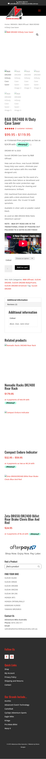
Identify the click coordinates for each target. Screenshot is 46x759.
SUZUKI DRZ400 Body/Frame (24, 282)
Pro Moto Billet (11, 724)
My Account (10, 673)
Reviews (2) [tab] (12, 304)
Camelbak (9, 709)
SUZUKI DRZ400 (11, 586)
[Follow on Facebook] (7, 657)
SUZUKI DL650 (11, 578)
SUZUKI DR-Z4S (11, 593)
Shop (7, 669)
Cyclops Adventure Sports (16, 713)
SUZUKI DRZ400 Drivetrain (16, 285)
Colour (9, 260)
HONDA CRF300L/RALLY (15, 601)
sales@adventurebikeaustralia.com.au (21, 629)
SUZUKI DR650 (11, 582)
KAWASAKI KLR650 (12, 605)
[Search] (38, 566)
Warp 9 (8, 728)
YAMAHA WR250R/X (13, 609)
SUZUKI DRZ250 (11, 589)
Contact (8, 685)
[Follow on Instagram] (12, 657)
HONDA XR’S (10, 597)
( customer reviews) (23, 128)
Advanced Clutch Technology (17, 705)
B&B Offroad (23, 24)
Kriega (7, 720)
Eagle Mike (9, 716)
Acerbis (8, 701)
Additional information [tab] (17, 300)
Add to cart (22, 267)
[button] (37, 34)
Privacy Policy (10, 677)
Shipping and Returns (14, 681)
